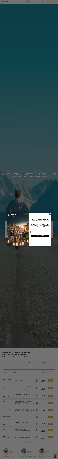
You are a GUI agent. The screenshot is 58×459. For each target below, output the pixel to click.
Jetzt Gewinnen (40, 235)
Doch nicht (40, 239)
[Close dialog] (50, 214)
